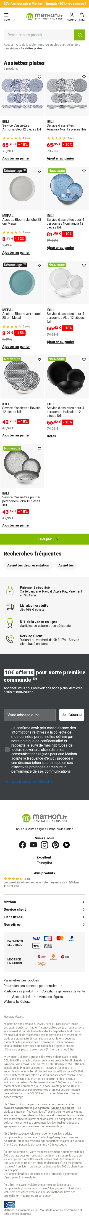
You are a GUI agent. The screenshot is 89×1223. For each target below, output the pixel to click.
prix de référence (14, 1119)
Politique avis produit (18, 991)
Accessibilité (21, 997)
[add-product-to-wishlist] (39, 77)
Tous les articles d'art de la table (59, 44)
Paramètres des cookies (21, 980)
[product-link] (22, 116)
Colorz (25, 1002)
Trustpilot (44, 863)
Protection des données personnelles (31, 986)
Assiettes (12, 48)
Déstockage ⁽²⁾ (15, 171)
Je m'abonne (72, 715)
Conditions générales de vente (63, 991)
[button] (81, 16)
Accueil (8, 44)
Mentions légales (51, 997)
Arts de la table (26, 44)
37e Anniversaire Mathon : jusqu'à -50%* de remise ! (45, 4)
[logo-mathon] (44, 16)
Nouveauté (57, 171)
